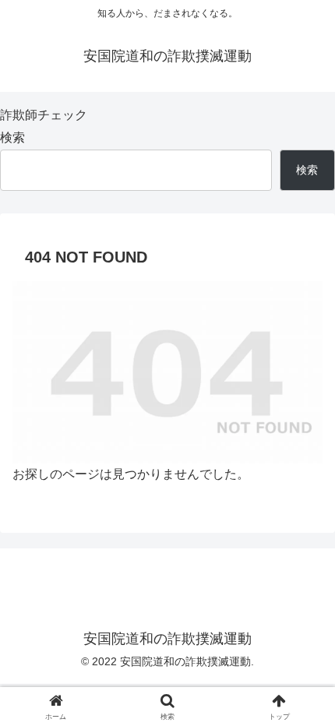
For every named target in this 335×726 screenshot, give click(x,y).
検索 (12, 137)
